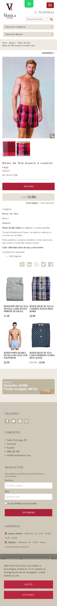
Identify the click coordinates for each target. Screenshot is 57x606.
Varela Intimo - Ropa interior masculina (27, 558)
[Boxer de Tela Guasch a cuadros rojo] (28, 97)
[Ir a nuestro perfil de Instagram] (26, 421)
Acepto (28, 584)
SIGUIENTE (47, 53)
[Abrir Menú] (50, 5)
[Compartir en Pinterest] (22, 265)
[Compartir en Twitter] (43, 265)
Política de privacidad (25, 503)
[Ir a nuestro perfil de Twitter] (13, 421)
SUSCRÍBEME (28, 512)
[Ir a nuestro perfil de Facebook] (7, 421)
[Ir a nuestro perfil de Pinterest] (19, 421)
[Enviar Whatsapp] (36, 265)
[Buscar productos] (50, 19)
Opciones (28, 595)
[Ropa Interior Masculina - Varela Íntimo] (10, 11)
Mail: (7, 491)
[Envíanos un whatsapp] (29, 4)
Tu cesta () (46, 12)
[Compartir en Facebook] (51, 265)
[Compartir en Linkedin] (29, 265)
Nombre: (9, 480)
